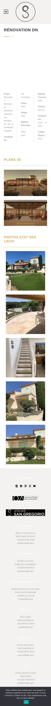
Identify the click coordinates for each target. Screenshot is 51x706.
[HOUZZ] (17, 486)
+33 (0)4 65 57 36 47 (25, 623)
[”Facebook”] (30, 486)
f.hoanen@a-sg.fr (25, 599)
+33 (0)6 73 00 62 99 (25, 680)
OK (26, 702)
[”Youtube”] (34, 486)
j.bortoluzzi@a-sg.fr (25, 543)
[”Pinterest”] (25, 486)
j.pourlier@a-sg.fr (25, 627)
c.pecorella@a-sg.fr (25, 655)
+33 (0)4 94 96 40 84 (25, 540)
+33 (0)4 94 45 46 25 (25, 568)
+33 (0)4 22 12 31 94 (25, 596)
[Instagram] (21, 486)
